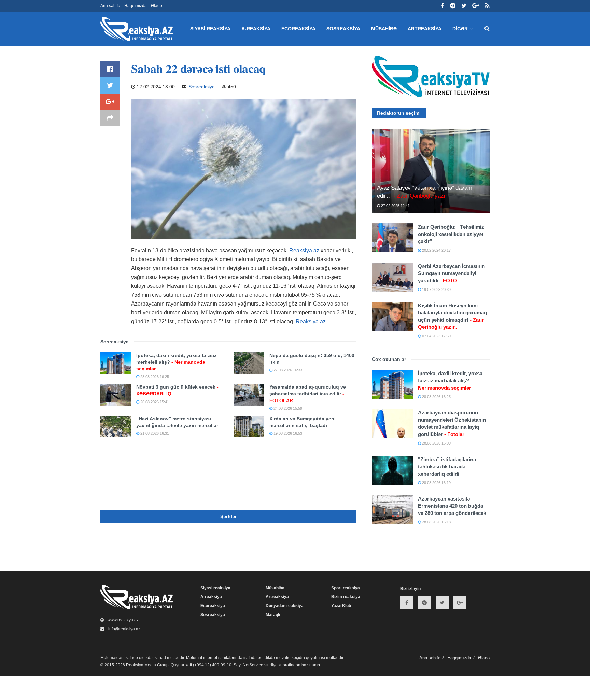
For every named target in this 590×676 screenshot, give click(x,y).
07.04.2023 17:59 (436, 336)
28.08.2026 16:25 (154, 377)
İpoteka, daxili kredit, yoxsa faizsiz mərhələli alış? (176, 362)
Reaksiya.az (304, 250)
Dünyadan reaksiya (285, 605)
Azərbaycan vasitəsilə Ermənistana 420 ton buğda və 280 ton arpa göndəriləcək (452, 506)
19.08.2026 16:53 (287, 433)
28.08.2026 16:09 (436, 443)
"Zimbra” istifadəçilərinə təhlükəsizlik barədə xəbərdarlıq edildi (447, 466)
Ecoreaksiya (298, 28)
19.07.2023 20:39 (436, 289)
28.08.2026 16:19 (436, 483)
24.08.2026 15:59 (287, 408)
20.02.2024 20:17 (436, 250)
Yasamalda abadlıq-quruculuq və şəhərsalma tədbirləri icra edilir (307, 393)
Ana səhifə (110, 5)
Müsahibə (384, 28)
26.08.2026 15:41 (154, 402)
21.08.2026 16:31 (154, 433)
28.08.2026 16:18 (436, 522)
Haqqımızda (135, 5)
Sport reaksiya (345, 588)
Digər (460, 28)
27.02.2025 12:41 (395, 205)
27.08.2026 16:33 (287, 370)
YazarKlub (341, 605)
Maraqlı (273, 614)
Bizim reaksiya (345, 596)
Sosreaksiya (343, 28)
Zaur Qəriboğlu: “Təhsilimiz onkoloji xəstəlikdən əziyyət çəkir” (451, 234)
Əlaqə (156, 5)
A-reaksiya (255, 28)
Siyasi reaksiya (210, 28)
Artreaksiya (424, 28)
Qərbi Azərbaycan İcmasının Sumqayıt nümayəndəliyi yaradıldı (451, 273)
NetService (253, 665)
